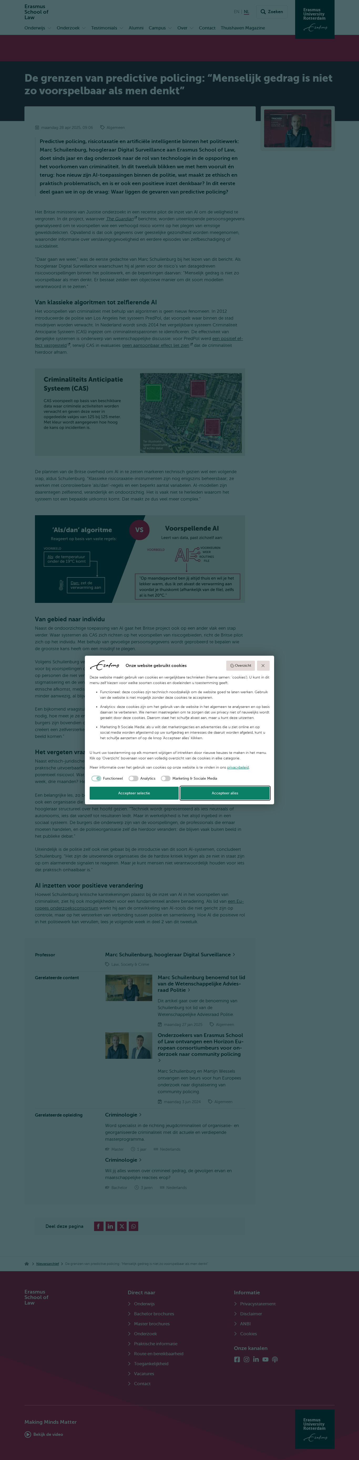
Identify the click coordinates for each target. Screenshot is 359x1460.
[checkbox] (106, 778)
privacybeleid (238, 767)
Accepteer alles (225, 793)
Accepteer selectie (134, 793)
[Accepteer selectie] (263, 666)
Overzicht (243, 666)
